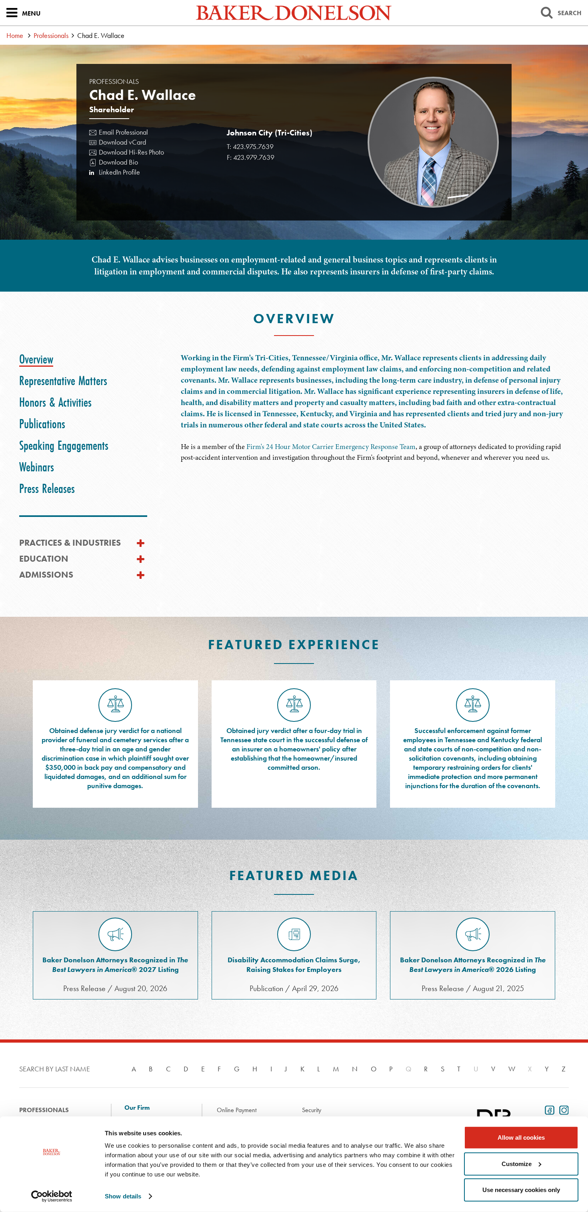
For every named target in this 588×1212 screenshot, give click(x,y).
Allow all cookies (521, 1137)
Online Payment (236, 1110)
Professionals (51, 35)
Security (311, 1110)
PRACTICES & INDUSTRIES (70, 542)
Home (14, 35)
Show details (123, 1196)
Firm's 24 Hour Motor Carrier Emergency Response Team (331, 446)
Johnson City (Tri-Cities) (269, 132)
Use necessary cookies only (521, 1189)
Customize (517, 1163)
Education (43, 558)
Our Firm (137, 1108)
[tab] (36, 359)
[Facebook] (548, 1109)
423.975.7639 (253, 146)
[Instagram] (562, 1109)
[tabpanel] (375, 407)
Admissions (46, 574)
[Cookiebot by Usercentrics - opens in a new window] (52, 1196)
